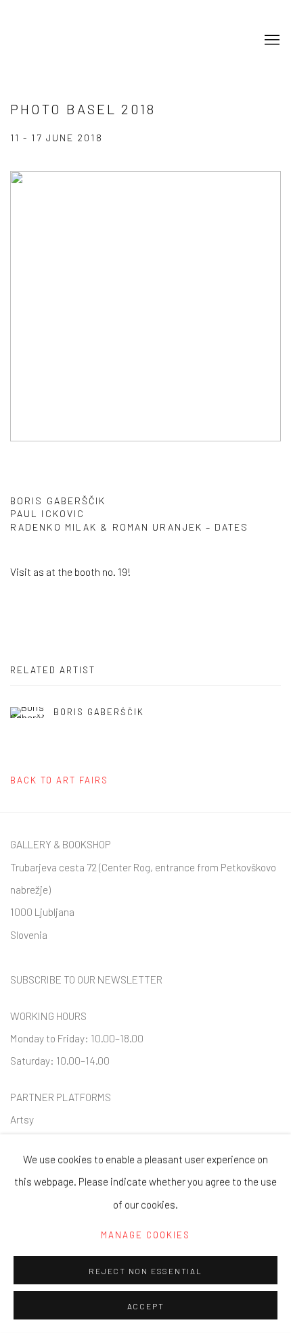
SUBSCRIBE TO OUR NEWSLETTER (86, 979)
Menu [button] (271, 40)
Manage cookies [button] (145, 1235)
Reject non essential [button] (145, 1271)
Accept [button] (145, 1306)
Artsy (22, 1119)
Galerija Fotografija (78, 41)
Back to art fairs (59, 780)
